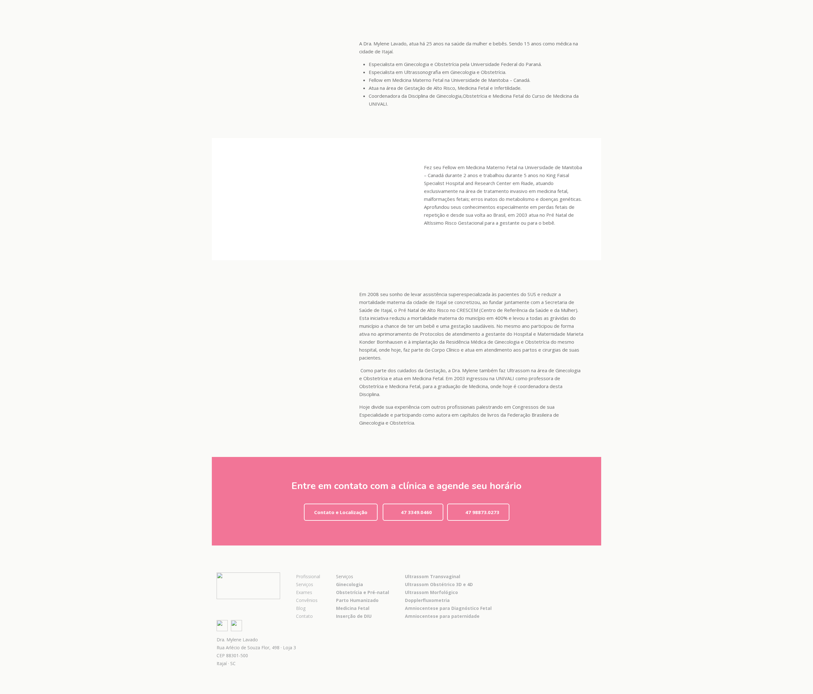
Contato (304, 616)
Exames (304, 592)
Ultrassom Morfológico (431, 592)
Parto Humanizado (357, 600)
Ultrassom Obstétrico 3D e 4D (439, 584)
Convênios (307, 600)
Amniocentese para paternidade (442, 616)
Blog (301, 608)
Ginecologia (349, 584)
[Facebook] (576, 7)
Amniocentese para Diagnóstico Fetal (448, 608)
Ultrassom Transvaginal (432, 576)
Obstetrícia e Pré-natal (362, 592)
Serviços (304, 584)
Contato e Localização (340, 512)
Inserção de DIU (354, 616)
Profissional (308, 576)
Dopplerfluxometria (427, 600)
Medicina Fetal (352, 608)
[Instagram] (584, 7)
